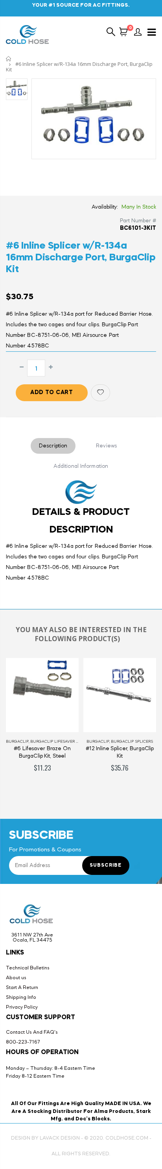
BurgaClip (17, 742)
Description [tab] (53, 446)
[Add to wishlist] (100, 392)
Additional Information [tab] (80, 466)
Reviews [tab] (106, 446)
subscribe (106, 865)
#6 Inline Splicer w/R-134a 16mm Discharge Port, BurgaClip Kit (81, 258)
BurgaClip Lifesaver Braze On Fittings (73, 742)
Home (9, 58)
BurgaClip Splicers (132, 742)
